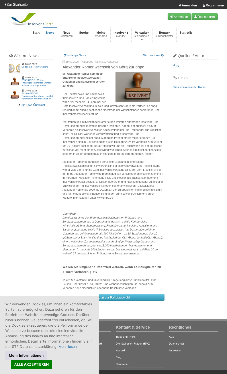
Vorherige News (76, 55)
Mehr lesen (68, 346)
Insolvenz (121, 34)
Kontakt (120, 350)
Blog (118, 357)
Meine (101, 34)
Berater (164, 34)
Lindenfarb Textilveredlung (35, 67)
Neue (67, 34)
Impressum (175, 350)
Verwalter (142, 34)
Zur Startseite (17, 4)
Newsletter (122, 364)
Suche (84, 32)
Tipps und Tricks (125, 336)
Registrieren (214, 5)
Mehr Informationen (26, 355)
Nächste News (152, 55)
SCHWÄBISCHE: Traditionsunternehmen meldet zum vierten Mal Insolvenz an (37, 96)
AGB (171, 336)
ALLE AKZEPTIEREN (31, 364)
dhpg (176, 65)
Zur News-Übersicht (33, 105)
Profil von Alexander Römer (189, 87)
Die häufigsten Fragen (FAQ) (133, 343)
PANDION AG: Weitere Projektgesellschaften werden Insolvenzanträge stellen (37, 83)
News (50, 32)
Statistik (186, 32)
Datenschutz (176, 343)
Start (36, 32)
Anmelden (189, 5)
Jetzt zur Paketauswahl (113, 297)
